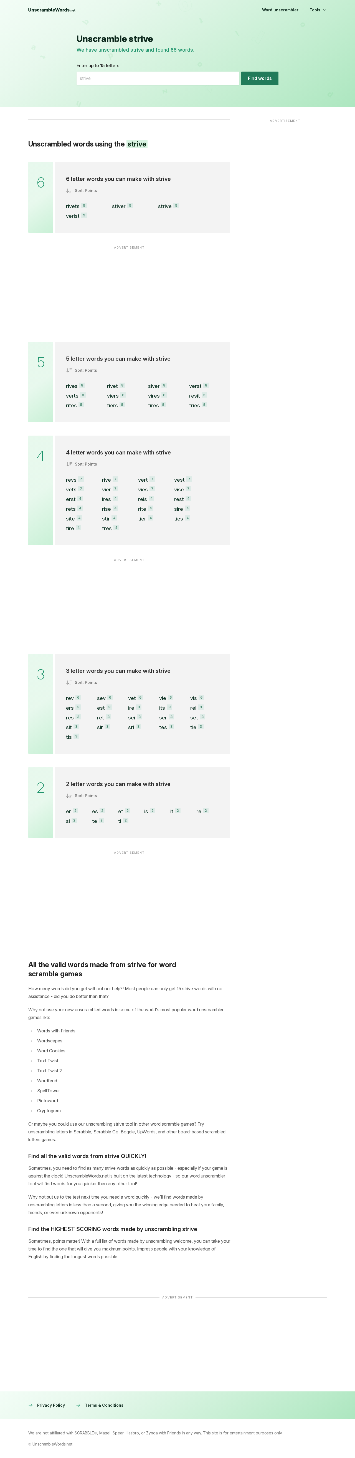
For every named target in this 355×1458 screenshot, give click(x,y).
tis (69, 737)
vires (154, 396)
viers (113, 396)
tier (142, 519)
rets (71, 509)
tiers (112, 405)
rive (106, 480)
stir (106, 519)
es (95, 811)
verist (73, 216)
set (194, 718)
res (70, 718)
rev (70, 698)
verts (72, 396)
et (120, 811)
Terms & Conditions (104, 1405)
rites (71, 405)
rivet (112, 386)
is (146, 811)
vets (71, 489)
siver (154, 386)
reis (142, 499)
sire (178, 509)
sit (69, 727)
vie (162, 698)
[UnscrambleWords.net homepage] (51, 9)
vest (179, 480)
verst (195, 386)
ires (106, 499)
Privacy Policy (51, 1405)
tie (193, 727)
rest (179, 499)
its (162, 708)
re (198, 811)
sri (131, 727)
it (171, 811)
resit (194, 396)
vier (106, 489)
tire (70, 528)
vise (179, 489)
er (68, 811)
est (101, 708)
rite (142, 509)
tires (153, 405)
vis (193, 698)
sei (131, 718)
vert (143, 480)
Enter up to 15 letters (98, 65)
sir (100, 727)
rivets (73, 206)
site (70, 519)
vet (132, 698)
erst (71, 499)
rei (193, 708)
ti (119, 821)
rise (106, 509)
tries (194, 405)
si (68, 821)
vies (143, 489)
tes (163, 727)
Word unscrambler (280, 9)
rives (72, 386)
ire (131, 708)
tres (107, 528)
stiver (119, 206)
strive (165, 206)
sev (101, 698)
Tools (315, 9)
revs (71, 480)
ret (100, 718)
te (94, 821)
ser (163, 718)
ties (178, 519)
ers (70, 708)
